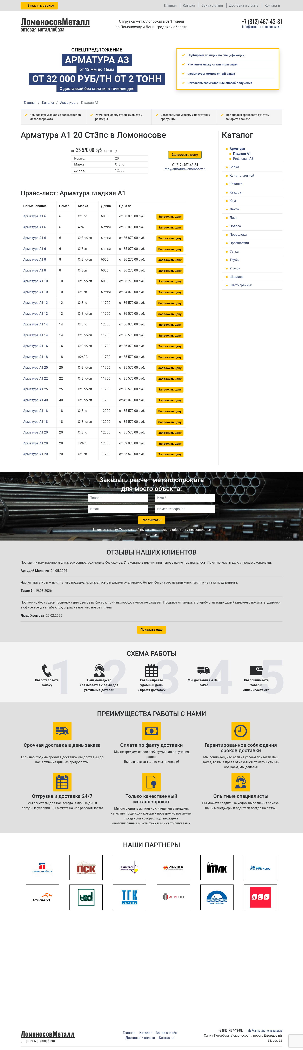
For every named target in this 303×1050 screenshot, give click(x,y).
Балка (234, 167)
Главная (170, 5)
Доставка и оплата (243, 5)
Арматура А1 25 (35, 389)
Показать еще (151, 630)
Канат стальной (242, 175)
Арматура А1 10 (35, 281)
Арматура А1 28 (35, 443)
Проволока (238, 235)
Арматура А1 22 (35, 378)
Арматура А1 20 (35, 367)
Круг (233, 201)
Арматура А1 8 (34, 259)
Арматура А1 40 (35, 400)
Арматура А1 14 (35, 324)
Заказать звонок (40, 5)
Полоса (235, 226)
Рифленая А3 (243, 159)
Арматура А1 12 (35, 303)
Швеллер (236, 277)
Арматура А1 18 (35, 357)
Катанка (236, 184)
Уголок (235, 268)
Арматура (237, 149)
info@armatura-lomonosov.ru (262, 26)
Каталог (189, 5)
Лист (233, 218)
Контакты (272, 5)
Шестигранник (241, 285)
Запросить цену (185, 154)
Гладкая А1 (242, 154)
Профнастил (239, 243)
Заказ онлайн (212, 5)
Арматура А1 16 (35, 346)
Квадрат (236, 192)
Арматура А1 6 (34, 216)
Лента (234, 209)
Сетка (234, 251)
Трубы (234, 260)
